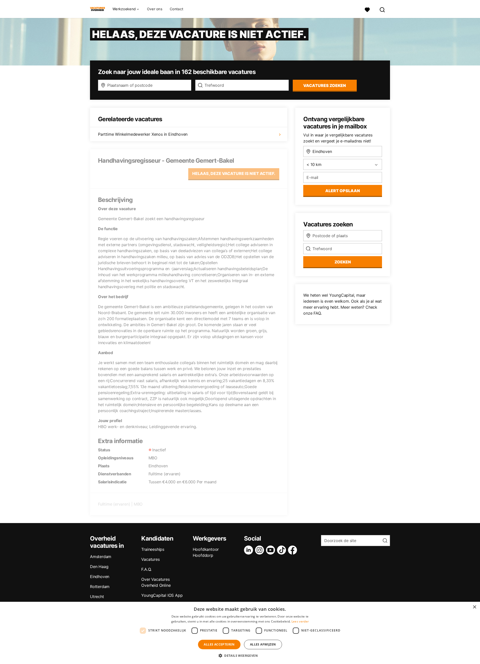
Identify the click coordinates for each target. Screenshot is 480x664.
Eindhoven (99, 576)
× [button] (474, 607)
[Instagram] (260, 550)
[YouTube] (271, 550)
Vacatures (150, 559)
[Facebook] (293, 550)
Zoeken (342, 261)
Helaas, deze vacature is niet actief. (233, 173)
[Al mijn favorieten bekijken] (367, 9)
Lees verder (300, 621)
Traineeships (152, 549)
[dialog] (240, 633)
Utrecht (97, 596)
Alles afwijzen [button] (263, 644)
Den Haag (99, 566)
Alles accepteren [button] (219, 644)
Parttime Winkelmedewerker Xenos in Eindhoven (143, 134)
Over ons (154, 9)
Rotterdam (100, 586)
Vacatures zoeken (324, 85)
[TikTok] (282, 550)
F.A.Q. (146, 569)
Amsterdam (100, 556)
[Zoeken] (382, 9)
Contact (176, 9)
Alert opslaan (342, 190)
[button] (240, 655)
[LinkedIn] (249, 550)
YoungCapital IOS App (161, 595)
